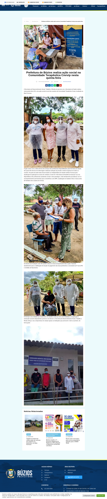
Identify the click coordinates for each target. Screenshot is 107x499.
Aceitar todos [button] (100, 495)
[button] (46, 85)
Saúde (28, 434)
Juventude (69, 434)
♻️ (59, 2)
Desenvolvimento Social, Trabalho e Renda (52, 435)
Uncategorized (67, 81)
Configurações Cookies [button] (89, 495)
